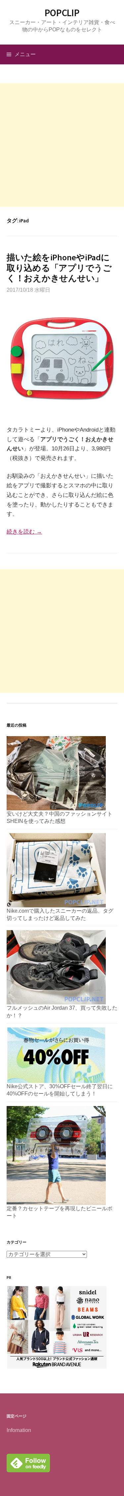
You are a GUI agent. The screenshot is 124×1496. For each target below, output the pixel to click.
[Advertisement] (62, 145)
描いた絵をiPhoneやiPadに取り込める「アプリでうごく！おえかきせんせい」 (59, 267)
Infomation (19, 1430)
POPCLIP (62, 13)
